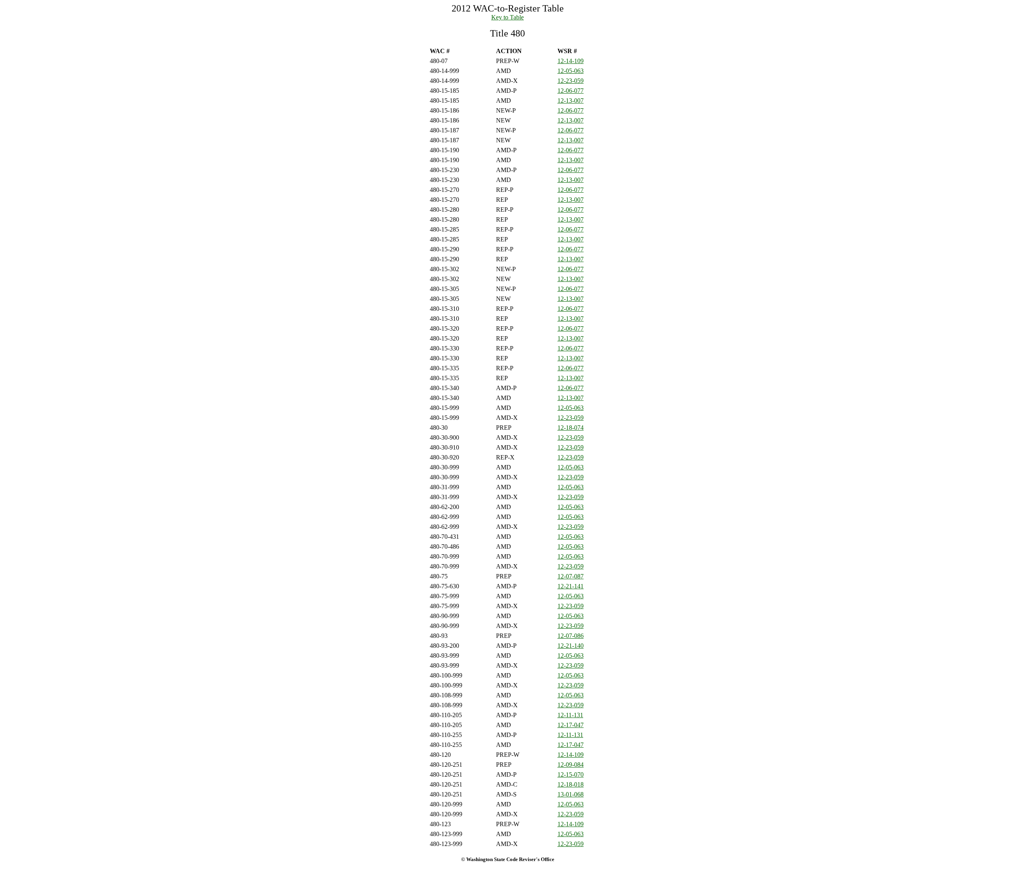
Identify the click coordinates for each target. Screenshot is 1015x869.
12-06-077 (570, 90)
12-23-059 (570, 80)
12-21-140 (570, 645)
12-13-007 (570, 100)
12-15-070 (570, 774)
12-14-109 (570, 60)
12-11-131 (570, 715)
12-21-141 (570, 586)
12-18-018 (570, 784)
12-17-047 (570, 725)
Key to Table (507, 17)
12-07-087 (570, 576)
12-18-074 (570, 427)
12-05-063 (570, 70)
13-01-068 (570, 794)
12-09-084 (570, 764)
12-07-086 (570, 635)
